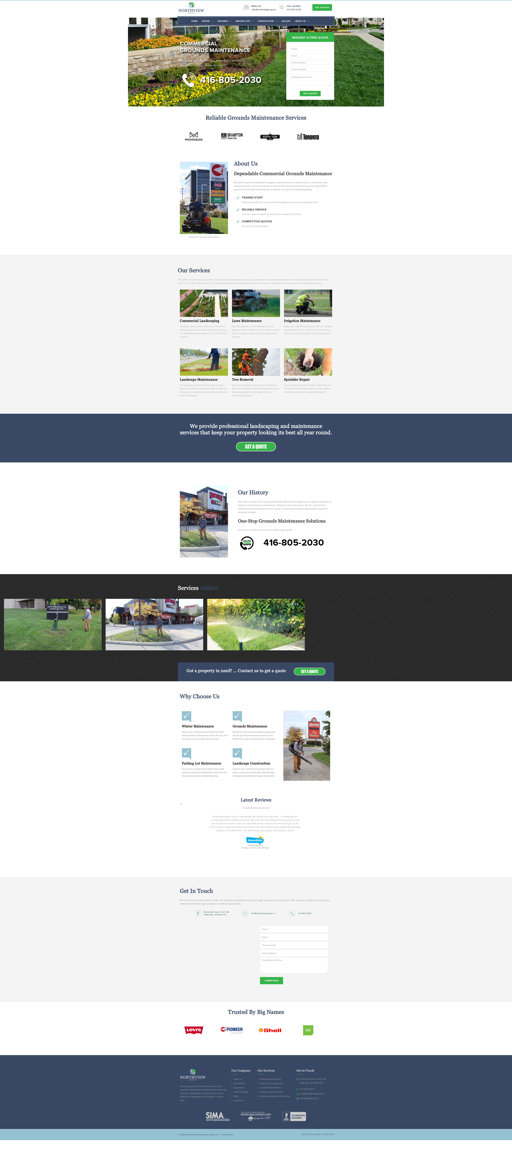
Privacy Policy (227, 1127)
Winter (206, 21)
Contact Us (239, 1093)
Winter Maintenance (198, 726)
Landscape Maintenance (199, 379)
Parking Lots (243, 21)
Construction (266, 21)
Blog (236, 1089)
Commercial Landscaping (199, 321)
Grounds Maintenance (250, 726)
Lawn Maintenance (247, 321)
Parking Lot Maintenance (201, 763)
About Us (300, 21)
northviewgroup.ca (309, 1091)
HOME (194, 21)
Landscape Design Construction (275, 1089)
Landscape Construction (251, 763)
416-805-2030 (294, 9)
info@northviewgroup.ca (263, 9)
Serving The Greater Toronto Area (317, 1127)
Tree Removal (242, 379)
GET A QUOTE (322, 7)
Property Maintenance (270, 1072)
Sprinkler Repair (297, 379)
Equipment (239, 1081)
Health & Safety (241, 1085)
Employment (240, 1076)
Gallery (286, 21)
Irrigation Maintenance (302, 321)
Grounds (223, 21)
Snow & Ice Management (271, 1076)
